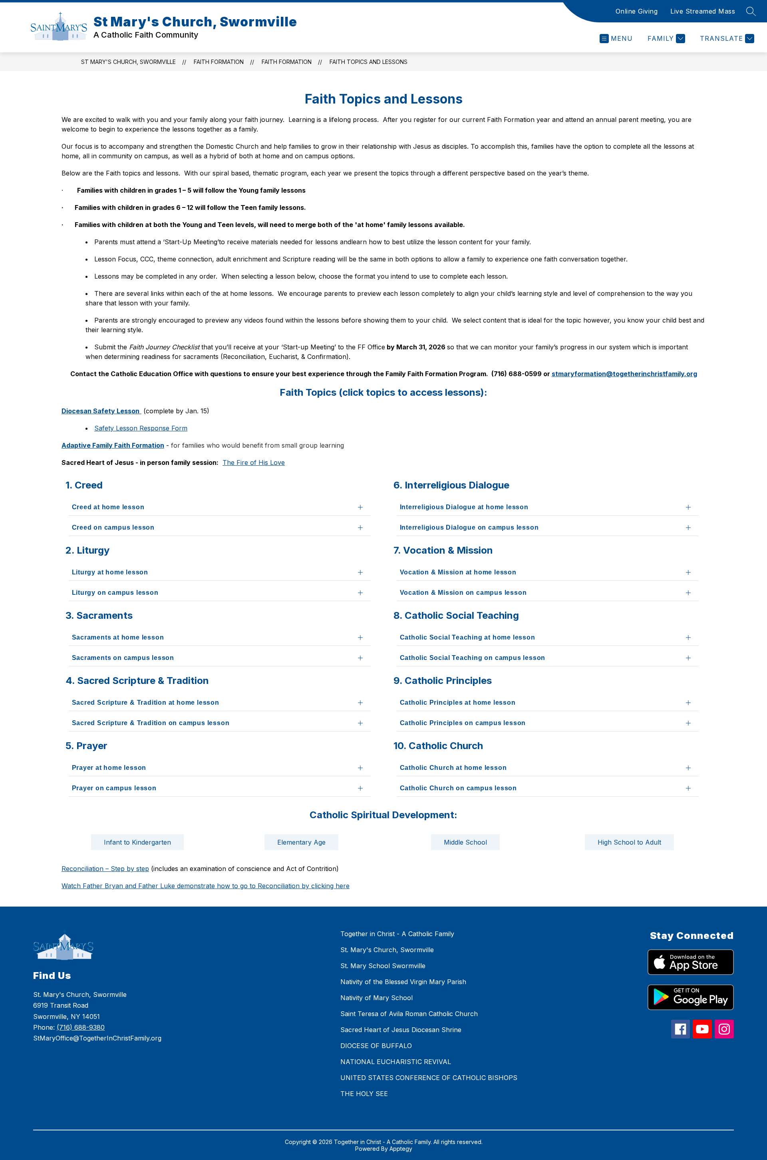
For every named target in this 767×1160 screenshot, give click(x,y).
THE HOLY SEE (364, 1094)
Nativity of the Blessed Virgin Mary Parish (403, 982)
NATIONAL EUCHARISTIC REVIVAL (395, 1062)
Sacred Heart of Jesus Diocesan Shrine (400, 1030)
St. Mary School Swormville (382, 966)
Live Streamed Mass (702, 11)
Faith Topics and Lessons (368, 61)
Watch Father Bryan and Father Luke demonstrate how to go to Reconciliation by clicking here (206, 886)
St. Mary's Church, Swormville (387, 950)
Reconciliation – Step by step (105, 869)
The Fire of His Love (254, 462)
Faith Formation (219, 61)
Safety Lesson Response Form (140, 428)
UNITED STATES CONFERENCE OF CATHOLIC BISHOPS (428, 1078)
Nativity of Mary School (376, 998)
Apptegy (400, 1148)
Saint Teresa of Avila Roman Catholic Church (409, 1014)
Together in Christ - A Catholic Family (397, 934)
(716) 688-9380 (81, 1027)
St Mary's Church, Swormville (128, 61)
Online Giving (637, 11)
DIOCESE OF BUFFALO (376, 1046)
